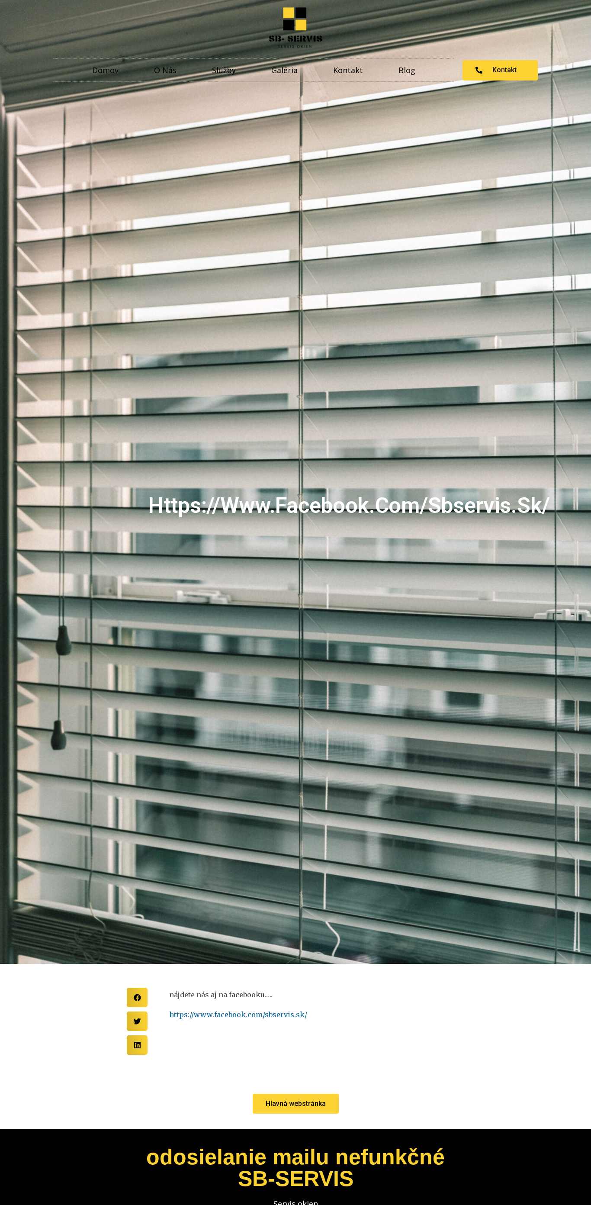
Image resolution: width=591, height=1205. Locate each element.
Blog (406, 70)
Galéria (284, 70)
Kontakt (348, 70)
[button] (500, 70)
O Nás (165, 70)
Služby (224, 70)
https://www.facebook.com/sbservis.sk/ (238, 1014)
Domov (105, 70)
